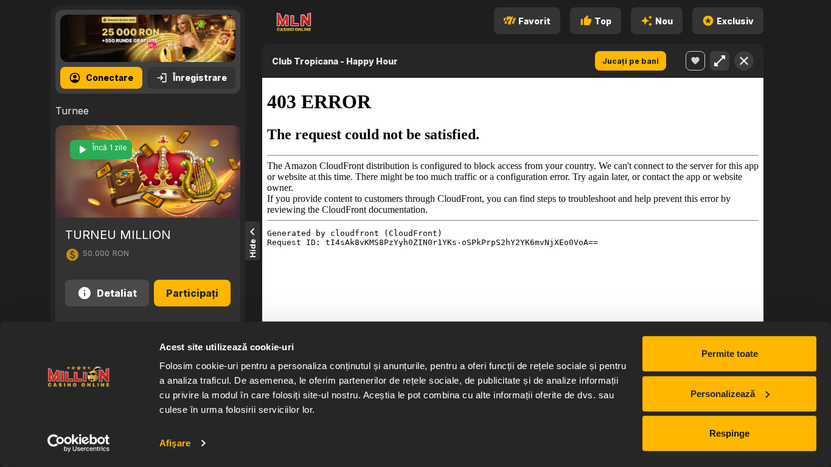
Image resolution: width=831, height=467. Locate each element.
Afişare (174, 443)
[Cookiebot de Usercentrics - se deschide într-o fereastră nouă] (79, 443)
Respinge (729, 433)
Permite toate (729, 353)
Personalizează (722, 393)
